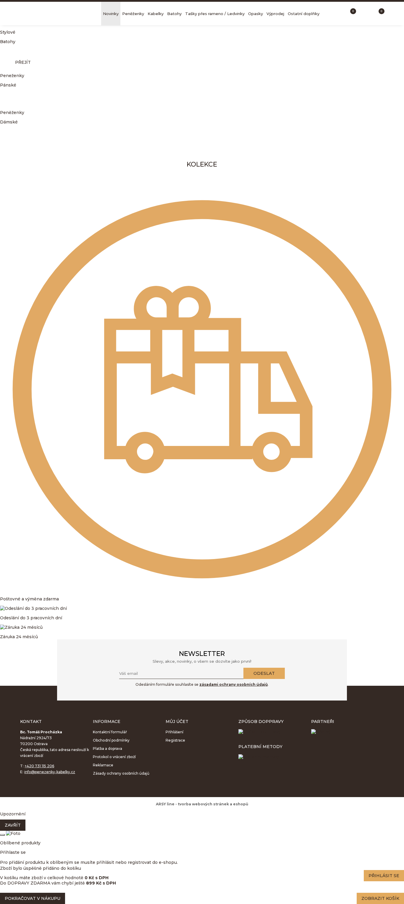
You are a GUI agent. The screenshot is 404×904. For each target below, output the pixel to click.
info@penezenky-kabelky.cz (49, 772)
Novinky (111, 13)
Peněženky (133, 13)
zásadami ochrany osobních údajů (233, 684)
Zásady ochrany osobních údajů (121, 773)
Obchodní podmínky (111, 740)
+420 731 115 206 (39, 766)
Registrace (175, 740)
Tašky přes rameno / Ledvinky (215, 13)
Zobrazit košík (380, 898)
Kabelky (156, 13)
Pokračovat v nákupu (32, 898)
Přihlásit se (384, 875)
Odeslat (264, 673)
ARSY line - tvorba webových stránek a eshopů (202, 804)
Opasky (255, 13)
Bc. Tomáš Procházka (56, 13)
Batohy (174, 13)
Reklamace (103, 765)
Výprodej (275, 13)
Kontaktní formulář (110, 732)
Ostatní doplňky (303, 13)
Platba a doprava (107, 748)
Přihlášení (174, 732)
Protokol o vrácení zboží (114, 757)
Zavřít (13, 825)
